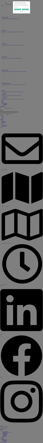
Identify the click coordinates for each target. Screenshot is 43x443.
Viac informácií (15, 7)
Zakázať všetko (17, 9)
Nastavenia (21, 11)
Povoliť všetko (25, 9)
